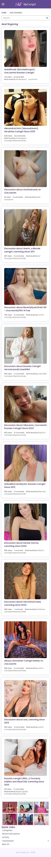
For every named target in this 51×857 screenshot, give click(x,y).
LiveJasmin (32, 79)
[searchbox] (25, 18)
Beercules (42, 491)
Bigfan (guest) (22, 791)
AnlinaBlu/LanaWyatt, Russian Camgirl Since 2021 (24, 486)
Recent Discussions (11, 833)
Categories (7, 830)
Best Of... (6, 844)
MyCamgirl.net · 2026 (25, 852)
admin (40, 668)
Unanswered (25, 841)
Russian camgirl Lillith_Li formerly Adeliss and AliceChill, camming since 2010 (24, 781)
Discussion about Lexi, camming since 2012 (24, 721)
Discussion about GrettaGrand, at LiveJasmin (22, 191)
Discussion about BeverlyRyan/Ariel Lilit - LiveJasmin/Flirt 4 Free (25, 309)
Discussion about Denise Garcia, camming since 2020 (21, 544)
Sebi (38, 197)
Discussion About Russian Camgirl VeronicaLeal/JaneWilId (22, 368)
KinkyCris (41, 433)
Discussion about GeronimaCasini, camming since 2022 (22, 603)
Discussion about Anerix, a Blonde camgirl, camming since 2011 (22, 250)
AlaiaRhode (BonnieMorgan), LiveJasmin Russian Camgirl (19, 71)
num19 (41, 315)
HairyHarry (41, 609)
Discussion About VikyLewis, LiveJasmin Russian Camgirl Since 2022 (25, 427)
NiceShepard (21, 79)
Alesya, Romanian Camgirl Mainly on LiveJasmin (23, 662)
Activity (5, 837)
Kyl (39, 256)
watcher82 (42, 374)
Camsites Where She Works (15, 140)
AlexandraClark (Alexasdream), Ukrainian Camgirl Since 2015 (21, 130)
